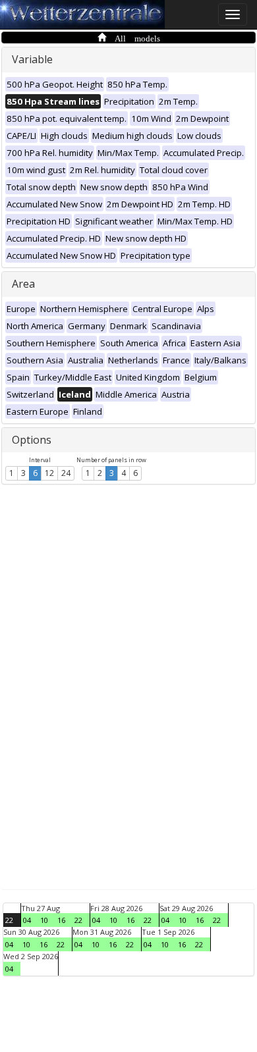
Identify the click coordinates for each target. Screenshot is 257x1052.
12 (49, 473)
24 (66, 473)
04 (27, 920)
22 (9, 920)
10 (44, 920)
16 (61, 920)
